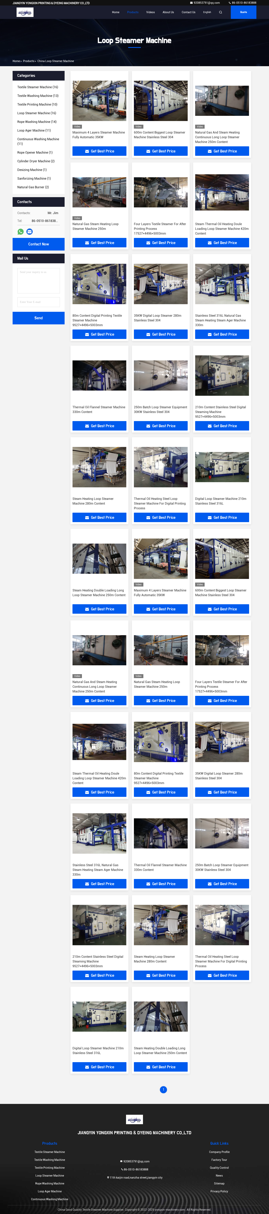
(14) (37, 122)
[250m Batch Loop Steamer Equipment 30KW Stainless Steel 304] (161, 375)
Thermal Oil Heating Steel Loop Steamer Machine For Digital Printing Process (160, 503)
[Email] (29, 231)
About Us (168, 12)
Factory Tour (219, 1159)
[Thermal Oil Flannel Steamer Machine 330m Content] (99, 375)
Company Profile (219, 1152)
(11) (34, 130)
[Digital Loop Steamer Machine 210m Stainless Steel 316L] (222, 467)
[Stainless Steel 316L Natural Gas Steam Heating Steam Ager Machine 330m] (222, 284)
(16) (37, 87)
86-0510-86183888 (243, 2)
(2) (36, 161)
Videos (150, 12)
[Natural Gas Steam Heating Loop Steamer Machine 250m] (99, 192)
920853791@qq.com (207, 2)
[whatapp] (21, 232)
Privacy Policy (219, 1191)
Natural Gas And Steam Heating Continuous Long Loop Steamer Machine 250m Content (217, 137)
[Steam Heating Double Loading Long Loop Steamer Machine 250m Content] (99, 559)
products (28, 61)
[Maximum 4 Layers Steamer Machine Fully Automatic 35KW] (99, 101)
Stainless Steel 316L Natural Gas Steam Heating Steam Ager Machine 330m (220, 320)
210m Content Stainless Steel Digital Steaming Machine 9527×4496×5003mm (220, 412)
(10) (37, 104)
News (219, 1175)
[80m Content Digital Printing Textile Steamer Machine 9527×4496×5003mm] (99, 284)
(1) (35, 152)
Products (132, 12)
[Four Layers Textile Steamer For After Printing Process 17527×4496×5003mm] (161, 192)
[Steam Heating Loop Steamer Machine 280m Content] (99, 467)
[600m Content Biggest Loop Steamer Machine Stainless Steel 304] (161, 101)
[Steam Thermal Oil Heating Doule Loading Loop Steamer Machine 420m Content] (222, 192)
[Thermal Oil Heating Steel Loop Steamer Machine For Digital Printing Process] (161, 467)
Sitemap (219, 1183)
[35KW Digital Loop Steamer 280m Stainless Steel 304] (161, 284)
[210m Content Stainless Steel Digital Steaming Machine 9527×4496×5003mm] (222, 375)
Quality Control (219, 1167)
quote (243, 12)
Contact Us (188, 12)
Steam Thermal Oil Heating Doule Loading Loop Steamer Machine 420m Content (222, 228)
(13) (37, 96)
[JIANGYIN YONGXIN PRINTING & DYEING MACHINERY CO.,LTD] (25, 12)
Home (115, 12)
